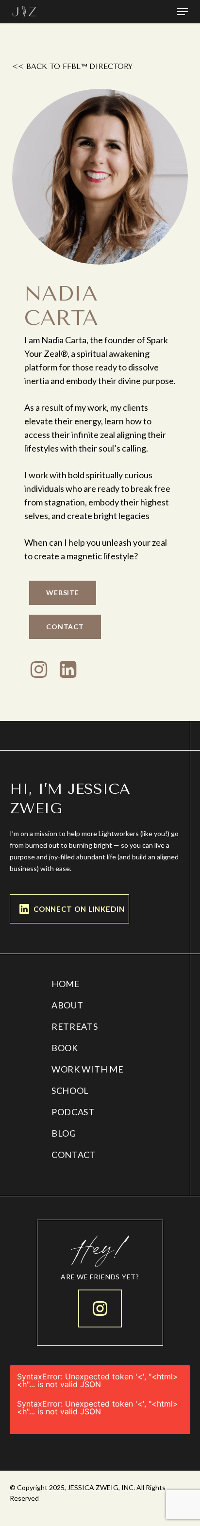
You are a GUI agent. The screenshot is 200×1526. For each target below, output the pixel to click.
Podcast (73, 1112)
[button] (182, 12)
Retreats (74, 1026)
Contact (73, 1154)
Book (64, 1047)
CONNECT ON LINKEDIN (79, 909)
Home (65, 983)
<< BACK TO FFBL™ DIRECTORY (72, 66)
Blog (63, 1133)
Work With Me (87, 1069)
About (67, 1005)
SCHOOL (70, 1090)
